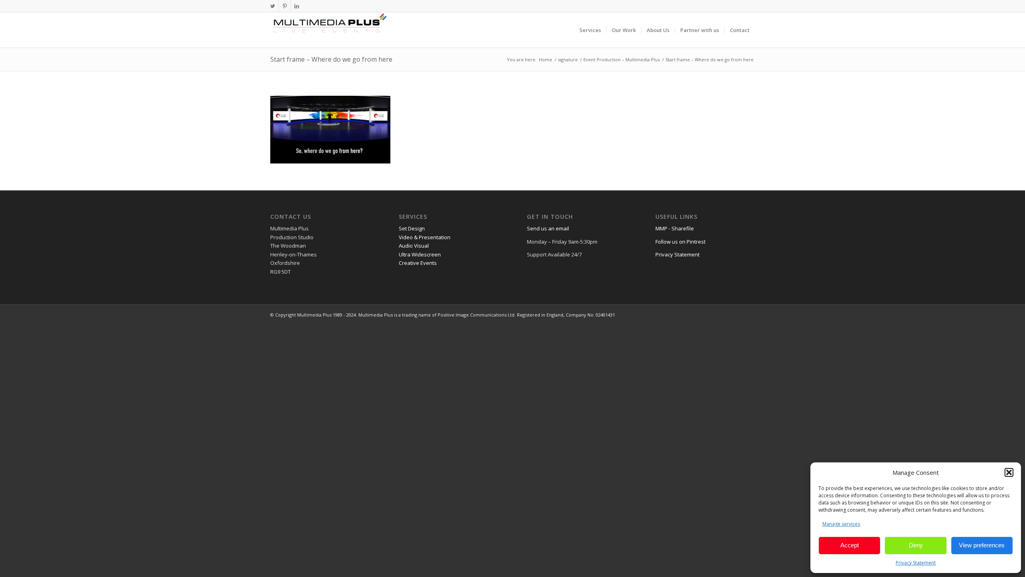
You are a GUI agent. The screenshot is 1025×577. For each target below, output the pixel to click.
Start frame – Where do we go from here (331, 59)
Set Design (412, 228)
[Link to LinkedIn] (297, 6)
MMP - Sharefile (674, 228)
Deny (916, 545)
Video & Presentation (424, 237)
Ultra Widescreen (420, 254)
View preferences (982, 545)
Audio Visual (414, 245)
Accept (849, 545)
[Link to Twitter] (272, 6)
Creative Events (418, 262)
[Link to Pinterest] (284, 6)
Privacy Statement (916, 562)
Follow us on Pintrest (680, 241)
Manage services (841, 524)
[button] (1009, 472)
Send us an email (548, 228)
